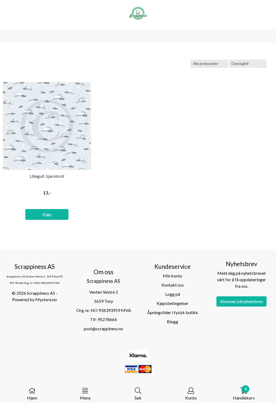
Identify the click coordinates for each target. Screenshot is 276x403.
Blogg (172, 321)
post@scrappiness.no (103, 328)
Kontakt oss (172, 284)
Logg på (172, 294)
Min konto (172, 275)
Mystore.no (46, 299)
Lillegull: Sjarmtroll (47, 176)
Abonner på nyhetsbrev (241, 301)
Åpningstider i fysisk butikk (172, 312)
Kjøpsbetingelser (172, 303)
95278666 (107, 319)
